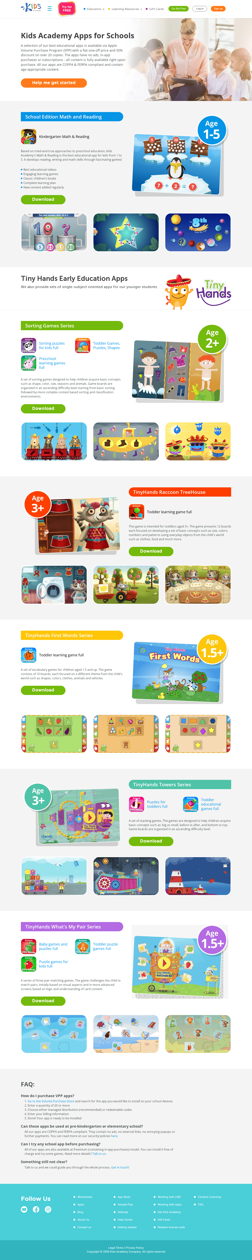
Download (43, 199)
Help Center (125, 1219)
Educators (93, 9)
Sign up (218, 8)
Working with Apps (170, 1204)
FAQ (200, 1204)
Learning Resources (125, 9)
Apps (80, 1204)
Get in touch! (120, 1167)
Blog (80, 1212)
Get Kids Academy (169, 1212)
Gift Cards (156, 9)
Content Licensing (209, 1197)
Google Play (125, 1204)
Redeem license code (171, 1227)
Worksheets (84, 1197)
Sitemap (123, 1212)
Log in (199, 8)
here (114, 1136)
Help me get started (54, 83)
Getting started (127, 1227)
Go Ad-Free (179, 8)
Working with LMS (169, 1197)
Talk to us (99, 1154)
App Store (124, 1197)
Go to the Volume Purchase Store (51, 1101)
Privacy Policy (135, 1247)
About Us (83, 1219)
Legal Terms (116, 1247)
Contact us (84, 1227)
